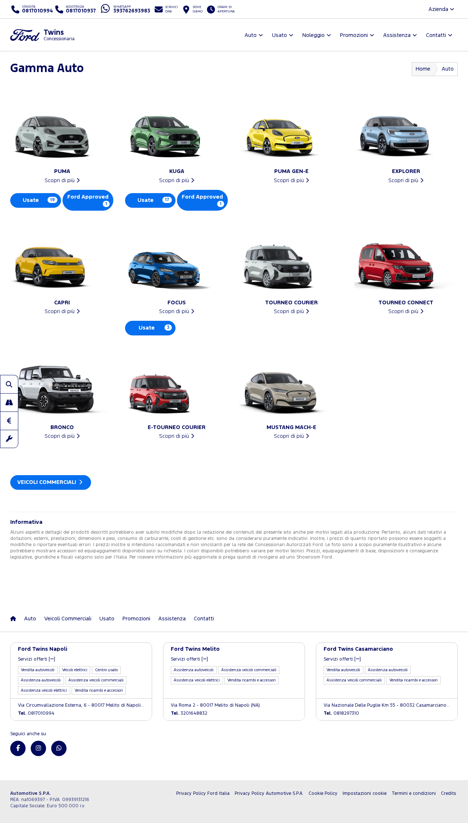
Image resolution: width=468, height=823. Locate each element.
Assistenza (172, 618)
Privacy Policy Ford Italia (203, 794)
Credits (448, 794)
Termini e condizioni (414, 794)
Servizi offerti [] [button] (36, 659)
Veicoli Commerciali (47, 482)
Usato (106, 618)
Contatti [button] (436, 35)
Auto (30, 618)
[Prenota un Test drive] (9, 402)
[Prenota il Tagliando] (9, 439)
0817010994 (36, 713)
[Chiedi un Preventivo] (9, 421)
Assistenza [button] (397, 35)
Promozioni (136, 618)
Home (423, 69)
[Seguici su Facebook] (18, 748)
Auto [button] (251, 35)
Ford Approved (88, 200)
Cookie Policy (323, 794)
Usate (39, 200)
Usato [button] (279, 35)
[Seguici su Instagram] (38, 748)
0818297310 (341, 713)
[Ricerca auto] (9, 384)
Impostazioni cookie (364, 794)
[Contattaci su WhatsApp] (59, 748)
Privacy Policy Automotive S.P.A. (269, 794)
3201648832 (189, 713)
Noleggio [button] (313, 35)
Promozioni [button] (354, 35)
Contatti (204, 618)
